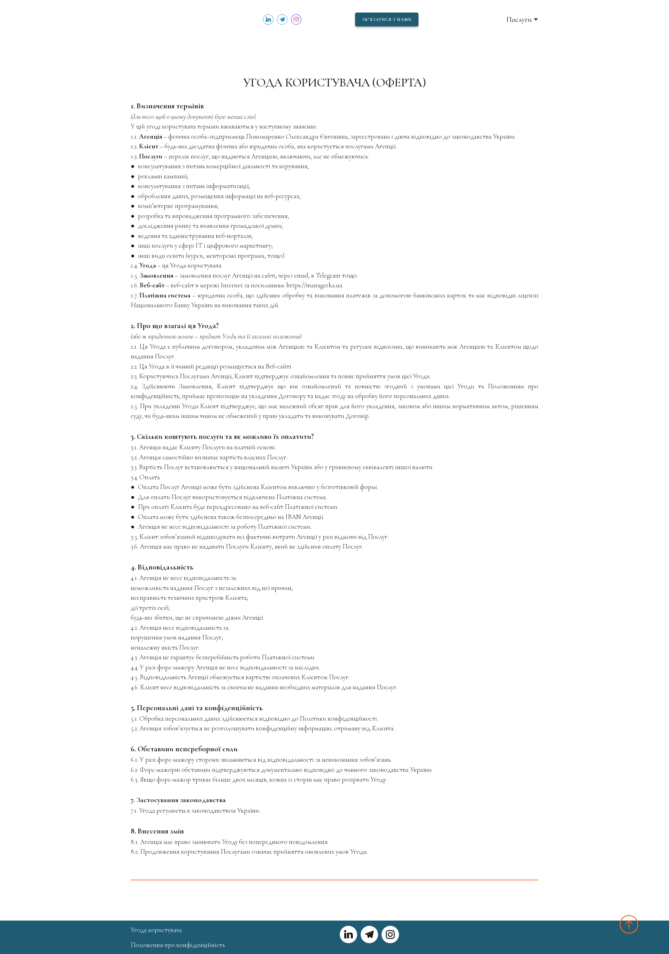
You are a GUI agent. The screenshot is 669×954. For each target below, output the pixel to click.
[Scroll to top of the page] (629, 924)
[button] (268, 19)
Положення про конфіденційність (178, 945)
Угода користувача (156, 930)
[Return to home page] (150, 19)
